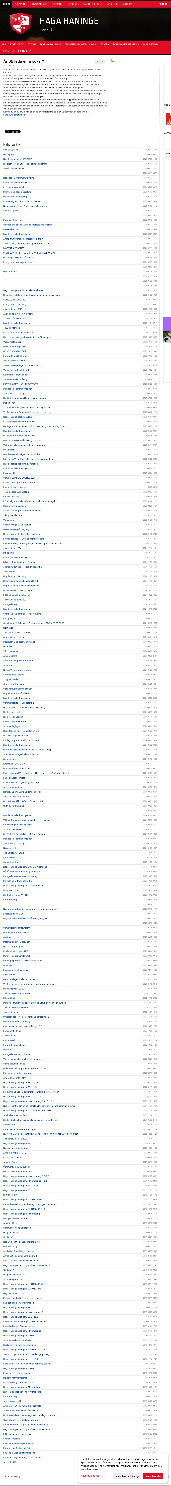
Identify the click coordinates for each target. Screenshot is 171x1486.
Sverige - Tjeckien (11, 210)
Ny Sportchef (9, 848)
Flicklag (72, 4)
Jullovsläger (9, 571)
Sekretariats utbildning (14, 1063)
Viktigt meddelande (12, 515)
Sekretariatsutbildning (14, 393)
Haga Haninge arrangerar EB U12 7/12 (21, 1190)
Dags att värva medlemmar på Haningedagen (25, 918)
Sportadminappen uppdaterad (18, 660)
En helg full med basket (14, 721)
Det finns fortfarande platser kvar (19, 435)
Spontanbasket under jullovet (17, 1340)
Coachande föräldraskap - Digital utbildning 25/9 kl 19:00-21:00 (33, 623)
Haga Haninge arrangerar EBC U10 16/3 (22, 1288)
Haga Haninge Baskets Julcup (17, 417)
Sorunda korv (9, 759)
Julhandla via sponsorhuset (16, 993)
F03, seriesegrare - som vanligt (18, 1434)
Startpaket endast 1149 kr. (15, 895)
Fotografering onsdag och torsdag (20, 876)
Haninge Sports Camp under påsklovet (22, 792)
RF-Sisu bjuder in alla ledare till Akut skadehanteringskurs (30, 501)
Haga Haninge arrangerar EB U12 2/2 (20, 1317)
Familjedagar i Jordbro (14, 778)
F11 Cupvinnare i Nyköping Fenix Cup (21, 782)
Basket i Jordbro (11, 496)
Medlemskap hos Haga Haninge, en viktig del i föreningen (31, 1092)
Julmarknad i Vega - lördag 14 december (22, 567)
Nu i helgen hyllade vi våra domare (19, 257)
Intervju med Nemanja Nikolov (17, 262)
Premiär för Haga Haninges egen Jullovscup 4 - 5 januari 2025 (32, 543)
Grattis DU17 (9, 965)
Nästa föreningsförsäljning (16, 529)
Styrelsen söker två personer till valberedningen (26, 1017)
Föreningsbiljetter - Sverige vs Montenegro (23, 539)
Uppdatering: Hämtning (14, 576)
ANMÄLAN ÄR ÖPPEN (13, 168)
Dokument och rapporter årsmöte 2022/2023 (24, 1068)
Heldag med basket (12, 712)
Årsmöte (7, 665)
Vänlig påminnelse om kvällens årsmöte (22, 1059)
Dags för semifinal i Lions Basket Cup (21, 731)
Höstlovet (8, 628)
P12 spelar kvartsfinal (13, 187)
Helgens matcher (11, 1232)
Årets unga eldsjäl (12, 1401)
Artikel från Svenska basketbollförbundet (23, 239)
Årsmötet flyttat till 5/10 (14, 1153)
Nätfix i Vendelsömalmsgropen (18, 670)
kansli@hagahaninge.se (14, 114)
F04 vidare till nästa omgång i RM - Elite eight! (25, 1321)
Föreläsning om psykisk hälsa (17, 824)
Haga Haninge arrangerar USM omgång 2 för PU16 (27, 1101)
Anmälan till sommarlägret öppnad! (20, 1256)
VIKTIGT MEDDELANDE (14, 360)
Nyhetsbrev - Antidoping (15, 196)
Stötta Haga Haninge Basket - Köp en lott (23, 365)
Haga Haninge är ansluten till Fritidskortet (23, 290)
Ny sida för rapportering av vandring (20, 464)
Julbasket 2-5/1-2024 (13, 853)
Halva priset (9, 154)
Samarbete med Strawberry (16, 928)
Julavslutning (9, 1035)
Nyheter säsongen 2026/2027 (17, 159)
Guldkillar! (8, 1237)
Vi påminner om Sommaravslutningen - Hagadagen (27, 412)
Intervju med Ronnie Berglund (17, 192)
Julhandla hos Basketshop (16, 1007)
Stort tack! (8, 937)
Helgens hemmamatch (14, 1274)
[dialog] (122, 1468)
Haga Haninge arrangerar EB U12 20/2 (21, 1082)
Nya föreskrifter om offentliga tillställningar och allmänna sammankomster (39, 1106)
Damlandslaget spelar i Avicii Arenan (21, 979)
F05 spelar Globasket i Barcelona (19, 1453)
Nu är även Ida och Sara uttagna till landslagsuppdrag (29, 1415)
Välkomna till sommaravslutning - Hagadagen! (25, 445)
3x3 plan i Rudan (11, 679)
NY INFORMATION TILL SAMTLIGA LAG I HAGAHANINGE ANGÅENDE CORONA (40, 1134)
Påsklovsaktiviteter (12, 473)
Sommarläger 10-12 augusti (16, 1167)
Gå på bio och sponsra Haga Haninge (21, 871)
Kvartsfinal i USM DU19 (14, 764)
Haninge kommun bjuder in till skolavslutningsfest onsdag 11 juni (34, 426)
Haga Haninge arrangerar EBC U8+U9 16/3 (23, 1284)
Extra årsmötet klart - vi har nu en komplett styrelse (27, 1363)
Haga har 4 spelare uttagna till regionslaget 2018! (26, 1429)
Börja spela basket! (12, 1157)
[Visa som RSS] (112, 61)
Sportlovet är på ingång (14, 506)
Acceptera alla (153, 1476)
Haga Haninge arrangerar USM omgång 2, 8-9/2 (26, 1176)
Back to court (9, 857)
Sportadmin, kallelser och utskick (19, 642)
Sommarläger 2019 (12, 1279)
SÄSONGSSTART (11, 149)
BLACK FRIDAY (10, 1195)
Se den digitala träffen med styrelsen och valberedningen (30, 1120)
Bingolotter (8, 553)
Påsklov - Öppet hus (13, 220)
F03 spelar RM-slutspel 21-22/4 (18, 1443)
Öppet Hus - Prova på (13, 684)
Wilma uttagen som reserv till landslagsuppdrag (26, 1354)
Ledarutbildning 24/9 (13, 913)
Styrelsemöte (9, 1124)
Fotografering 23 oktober (15, 356)
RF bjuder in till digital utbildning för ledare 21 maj (27, 749)
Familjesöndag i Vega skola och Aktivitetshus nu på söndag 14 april (36, 773)
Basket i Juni (9, 403)
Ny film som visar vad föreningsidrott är (22, 440)
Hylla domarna (10, 271)
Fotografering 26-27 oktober (17, 1054)
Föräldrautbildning (12, 1031)
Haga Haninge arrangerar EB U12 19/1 (21, 1185)
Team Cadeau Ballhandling (16, 492)
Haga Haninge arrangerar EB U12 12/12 (22, 1096)
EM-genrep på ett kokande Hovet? (19, 421)
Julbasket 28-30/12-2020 (15, 1138)
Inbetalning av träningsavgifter (17, 881)
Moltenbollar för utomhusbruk (17, 1171)
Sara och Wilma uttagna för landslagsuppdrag (25, 1424)
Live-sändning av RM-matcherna (18, 1326)
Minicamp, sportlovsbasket (16, 970)
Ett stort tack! (9, 998)
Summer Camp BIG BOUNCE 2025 (19, 478)
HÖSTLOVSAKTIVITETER (15, 351)
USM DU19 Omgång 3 (13, 806)
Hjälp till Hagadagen (13, 717)
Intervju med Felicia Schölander (18, 332)
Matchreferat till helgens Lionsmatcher (21, 454)
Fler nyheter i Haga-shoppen (16, 1373)
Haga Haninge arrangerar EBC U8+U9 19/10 (24, 1209)
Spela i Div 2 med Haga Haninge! (19, 1251)
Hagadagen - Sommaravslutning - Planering (24, 707)
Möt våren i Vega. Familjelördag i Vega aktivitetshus (28, 459)
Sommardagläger (11, 726)
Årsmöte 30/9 (10, 1162)
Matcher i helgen (11, 1246)
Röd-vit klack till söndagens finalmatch (22, 1242)
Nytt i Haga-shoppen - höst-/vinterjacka (22, 1392)
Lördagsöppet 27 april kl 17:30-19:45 (21, 740)
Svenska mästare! (11, 1438)
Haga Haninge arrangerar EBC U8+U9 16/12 (24, 1349)
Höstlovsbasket (11, 890)
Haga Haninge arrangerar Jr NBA (19, 1335)
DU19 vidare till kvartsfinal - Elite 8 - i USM (23, 801)
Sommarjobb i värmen (14, 674)
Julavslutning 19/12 (12, 309)
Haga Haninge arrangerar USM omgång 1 (23, 885)
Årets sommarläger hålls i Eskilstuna (20, 754)
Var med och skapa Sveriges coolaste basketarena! (28, 224)
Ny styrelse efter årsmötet (15, 1148)
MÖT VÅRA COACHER (13, 248)
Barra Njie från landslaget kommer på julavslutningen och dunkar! (34, 1003)
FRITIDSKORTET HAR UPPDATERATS (20, 384)
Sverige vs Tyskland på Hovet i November (23, 614)
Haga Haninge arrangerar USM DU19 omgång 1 (26, 867)
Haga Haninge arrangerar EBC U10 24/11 (22, 1199)
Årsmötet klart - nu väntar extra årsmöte (22, 1406)
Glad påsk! (8, 1270)
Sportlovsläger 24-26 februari (17, 524)
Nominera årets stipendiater (16, 768)
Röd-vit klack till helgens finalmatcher (21, 1260)
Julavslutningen (10, 1012)
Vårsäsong (8, 520)
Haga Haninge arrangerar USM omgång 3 (23, 1312)
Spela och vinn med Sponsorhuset (19, 1345)
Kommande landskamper (15, 374)
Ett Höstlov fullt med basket (16, 595)
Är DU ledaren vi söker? (23, 61)
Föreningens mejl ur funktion (17, 1073)
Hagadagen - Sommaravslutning (18, 178)
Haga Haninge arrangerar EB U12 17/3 (21, 1307)
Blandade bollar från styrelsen (17, 182)
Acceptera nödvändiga (127, 1476)
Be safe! (7, 1049)
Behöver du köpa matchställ (16, 956)
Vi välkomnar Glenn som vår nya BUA (21, 1410)
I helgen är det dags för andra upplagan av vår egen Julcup (31, 295)
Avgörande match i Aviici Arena (18, 314)
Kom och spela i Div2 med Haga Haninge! (23, 1298)
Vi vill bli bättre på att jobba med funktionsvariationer (28, 984)
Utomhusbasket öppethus (16, 932)
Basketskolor (91, 4)
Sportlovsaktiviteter (12, 829)
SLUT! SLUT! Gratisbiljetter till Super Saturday (24, 834)
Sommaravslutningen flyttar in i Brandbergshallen (26, 407)
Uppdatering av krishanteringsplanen (21, 585)
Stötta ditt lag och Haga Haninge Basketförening (26, 243)
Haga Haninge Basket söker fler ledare (21, 534)
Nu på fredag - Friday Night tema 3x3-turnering (25, 206)
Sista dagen (9, 974)
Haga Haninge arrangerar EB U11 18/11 (22, 1359)
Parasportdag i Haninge (14, 487)
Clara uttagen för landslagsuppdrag (20, 1420)
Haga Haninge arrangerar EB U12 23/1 (21, 1087)
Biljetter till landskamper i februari (19, 562)
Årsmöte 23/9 (10, 1223)
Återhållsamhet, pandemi (15, 1115)
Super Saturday (10, 862)
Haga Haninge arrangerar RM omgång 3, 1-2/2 (25, 1181)
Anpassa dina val (90, 1475)
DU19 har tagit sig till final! (15, 735)
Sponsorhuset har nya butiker (17, 689)
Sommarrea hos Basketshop (17, 1228)
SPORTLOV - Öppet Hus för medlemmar (22, 510)
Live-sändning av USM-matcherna (19, 1303)
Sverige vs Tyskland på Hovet (17, 632)
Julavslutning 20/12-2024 (15, 599)
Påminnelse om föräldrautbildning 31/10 (22, 1026)
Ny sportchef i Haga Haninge (17, 1021)
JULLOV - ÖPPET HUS (13, 318)
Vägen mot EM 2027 (13, 342)
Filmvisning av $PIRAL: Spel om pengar (22, 201)
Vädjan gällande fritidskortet (17, 370)
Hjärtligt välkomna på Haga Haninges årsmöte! (25, 398)
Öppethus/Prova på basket (16, 693)
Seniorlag (20, 4)
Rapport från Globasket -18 (16, 1448)
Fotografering (10, 604)
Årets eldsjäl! (9, 1462)
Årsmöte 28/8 (10, 656)
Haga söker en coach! (13, 1293)
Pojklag (57, 4)
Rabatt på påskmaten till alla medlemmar (23, 960)
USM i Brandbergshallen (15, 346)
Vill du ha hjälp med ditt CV (16, 796)
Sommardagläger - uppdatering (18, 703)
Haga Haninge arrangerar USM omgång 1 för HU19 (27, 1110)
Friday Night (9, 618)
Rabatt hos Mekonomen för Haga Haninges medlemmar (30, 1204)
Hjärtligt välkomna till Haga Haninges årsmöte (25, 164)
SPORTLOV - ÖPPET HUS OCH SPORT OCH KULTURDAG (29, 253)
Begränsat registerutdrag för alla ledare (22, 1457)
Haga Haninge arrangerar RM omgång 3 (22, 1331)
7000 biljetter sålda (12, 328)
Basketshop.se (10, 229)
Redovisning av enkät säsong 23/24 (20, 581)
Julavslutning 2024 (12, 548)
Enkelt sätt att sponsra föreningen (19, 1129)
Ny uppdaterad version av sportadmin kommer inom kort (30, 909)
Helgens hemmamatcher (15, 1378)
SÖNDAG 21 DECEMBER (14, 299)
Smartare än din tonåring (15, 379)
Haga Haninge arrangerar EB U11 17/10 (22, 1143)
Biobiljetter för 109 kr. (13, 988)
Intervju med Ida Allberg (14, 304)
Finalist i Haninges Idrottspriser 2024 (20, 482)
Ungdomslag (39, 4)
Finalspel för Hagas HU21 (15, 951)
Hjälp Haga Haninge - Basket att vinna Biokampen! (27, 337)
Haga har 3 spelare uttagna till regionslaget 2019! (26, 1265)
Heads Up (8, 646)
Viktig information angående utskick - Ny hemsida (27, 820)
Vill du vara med (11, 651)
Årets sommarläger (12, 787)
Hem (7, 4)
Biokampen (8, 449)
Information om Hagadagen (16, 942)
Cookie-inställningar (12, 1476)
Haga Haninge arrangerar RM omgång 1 (22, 1213)
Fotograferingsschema (14, 1045)
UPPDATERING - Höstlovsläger (17, 590)
